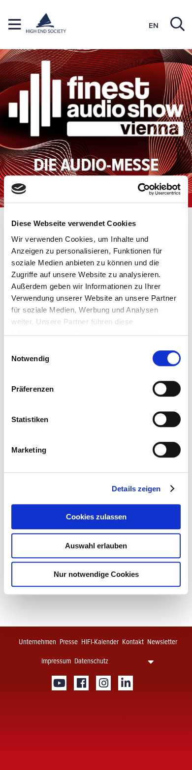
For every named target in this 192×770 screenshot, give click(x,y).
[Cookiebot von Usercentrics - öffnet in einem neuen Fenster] (138, 189)
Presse (69, 641)
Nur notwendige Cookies (96, 574)
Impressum (56, 660)
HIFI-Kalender (100, 641)
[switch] (167, 389)
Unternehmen (37, 641)
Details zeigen (136, 489)
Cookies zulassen (96, 517)
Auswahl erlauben (96, 546)
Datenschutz (91, 660)
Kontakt (133, 641)
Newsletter (162, 641)
